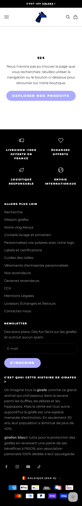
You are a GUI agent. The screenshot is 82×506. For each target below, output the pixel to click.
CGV (7, 288)
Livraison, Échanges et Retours (30, 304)
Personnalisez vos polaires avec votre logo (39, 243)
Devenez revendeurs (21, 281)
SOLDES (48, 3)
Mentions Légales (19, 296)
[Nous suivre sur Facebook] (6, 467)
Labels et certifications (23, 250)
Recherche (13, 212)
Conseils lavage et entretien (27, 235)
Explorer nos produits (41, 96)
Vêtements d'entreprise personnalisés (36, 265)
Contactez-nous (17, 311)
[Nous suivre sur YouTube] (28, 467)
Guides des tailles (18, 258)
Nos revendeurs (17, 273)
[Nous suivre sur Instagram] (17, 467)
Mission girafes (16, 220)
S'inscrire (22, 363)
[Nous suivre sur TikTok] (39, 467)
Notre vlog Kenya (18, 227)
